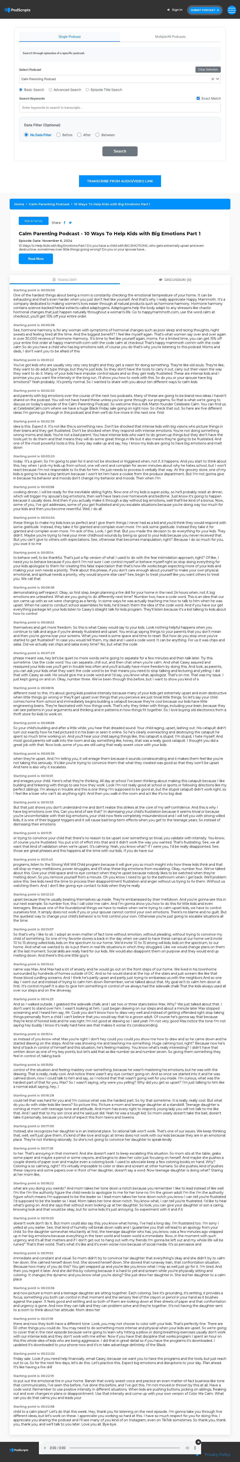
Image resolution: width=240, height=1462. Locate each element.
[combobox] (120, 79)
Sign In (177, 9)
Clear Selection (208, 69)
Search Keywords (32, 98)
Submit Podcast (203, 10)
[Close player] (198, 1442)
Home (19, 204)
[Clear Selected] (213, 79)
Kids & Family (34, 221)
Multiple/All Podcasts (170, 36)
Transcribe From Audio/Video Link (120, 181)
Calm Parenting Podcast (49, 204)
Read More (36, 259)
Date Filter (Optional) (42, 125)
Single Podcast (70, 36)
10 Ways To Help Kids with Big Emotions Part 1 (112, 204)
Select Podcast (30, 69)
